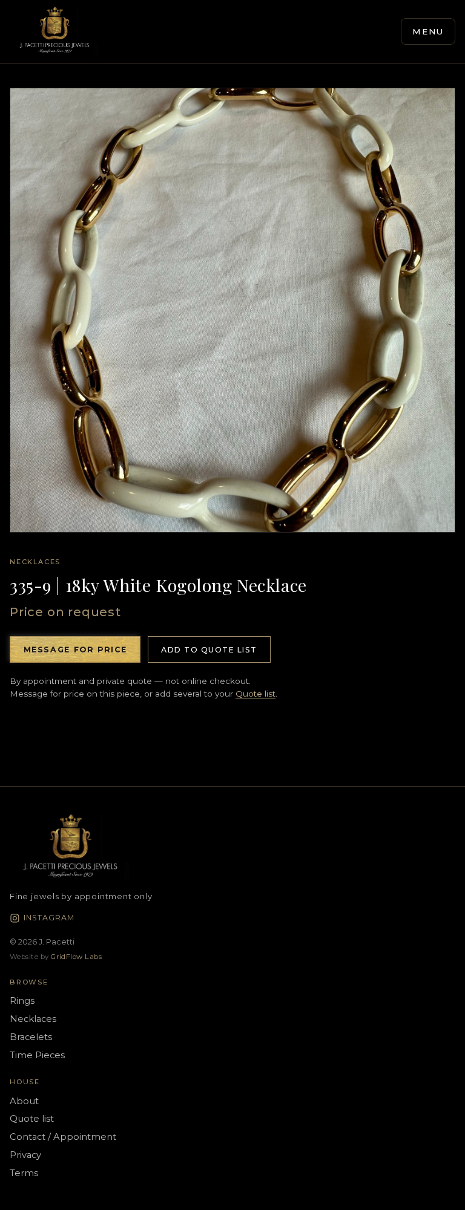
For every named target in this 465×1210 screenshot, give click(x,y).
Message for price (75, 649)
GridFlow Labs (76, 956)
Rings (22, 1000)
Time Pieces (37, 1055)
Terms (24, 1173)
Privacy (25, 1155)
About (24, 1101)
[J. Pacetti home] (54, 31)
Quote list (255, 693)
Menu (428, 31)
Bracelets (31, 1037)
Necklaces (35, 562)
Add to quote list (209, 649)
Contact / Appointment (63, 1136)
